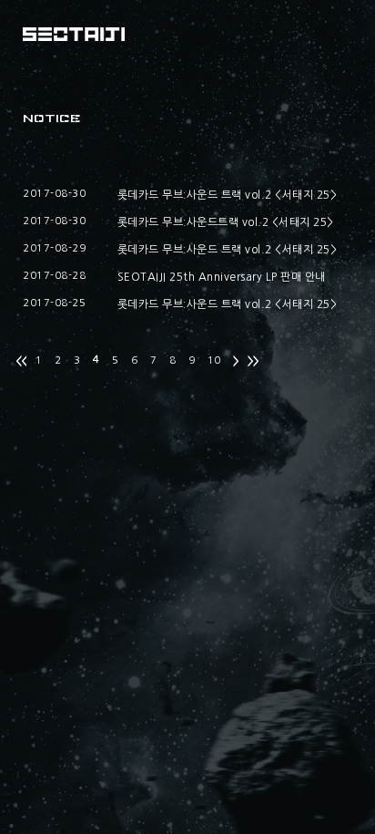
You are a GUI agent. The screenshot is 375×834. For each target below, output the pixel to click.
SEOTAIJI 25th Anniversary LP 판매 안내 (221, 277)
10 (214, 360)
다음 (235, 362)
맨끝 (252, 362)
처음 (20, 362)
